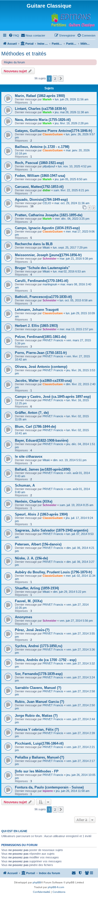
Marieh (47, 99)
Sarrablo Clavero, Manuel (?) (38, 688)
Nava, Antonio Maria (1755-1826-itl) (43, 120)
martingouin (50, 284)
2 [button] (55, 78)
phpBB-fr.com (56, 887)
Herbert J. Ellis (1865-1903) (36, 326)
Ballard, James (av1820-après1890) (42, 469)
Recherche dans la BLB (34, 244)
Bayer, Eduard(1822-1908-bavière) (41, 440)
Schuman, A (25, 485)
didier (46, 190)
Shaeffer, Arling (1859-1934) (37, 588)
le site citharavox (28, 456)
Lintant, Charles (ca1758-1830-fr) (40, 109)
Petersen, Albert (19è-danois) (38, 544)
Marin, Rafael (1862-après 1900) (40, 96)
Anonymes (23, 617)
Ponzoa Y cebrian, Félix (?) (37, 729)
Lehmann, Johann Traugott (37, 310)
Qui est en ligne (14, 831)
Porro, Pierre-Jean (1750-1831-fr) (41, 353)
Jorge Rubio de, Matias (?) (36, 716)
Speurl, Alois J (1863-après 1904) (41, 514)
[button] (61, 78)
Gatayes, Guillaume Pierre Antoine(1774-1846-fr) (53, 131)
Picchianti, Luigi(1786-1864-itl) (39, 743)
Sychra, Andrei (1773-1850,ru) (38, 646)
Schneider (49, 258)
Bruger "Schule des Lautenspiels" (42, 268)
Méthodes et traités (23, 53)
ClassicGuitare (53, 134)
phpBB (37, 882)
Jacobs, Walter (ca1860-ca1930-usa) (43, 381)
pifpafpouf (49, 166)
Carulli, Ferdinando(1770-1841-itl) (41, 281)
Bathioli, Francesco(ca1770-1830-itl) (43, 297)
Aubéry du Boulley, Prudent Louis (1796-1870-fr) (53, 572)
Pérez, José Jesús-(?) (32, 630)
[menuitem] (14, 35)
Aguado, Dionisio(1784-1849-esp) (41, 200)
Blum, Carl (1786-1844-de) (35, 427)
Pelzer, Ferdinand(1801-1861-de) (40, 337)
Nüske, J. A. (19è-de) (31, 558)
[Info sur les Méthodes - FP (37, 771)
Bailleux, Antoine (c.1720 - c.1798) (42, 147)
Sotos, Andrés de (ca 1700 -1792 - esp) (45, 660)
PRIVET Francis (53, 340)
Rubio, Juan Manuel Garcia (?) (39, 702)
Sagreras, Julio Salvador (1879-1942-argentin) (51, 530)
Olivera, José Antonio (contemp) (41, 367)
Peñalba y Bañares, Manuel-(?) (39, 757)
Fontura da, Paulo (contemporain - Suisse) (49, 787)
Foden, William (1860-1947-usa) (40, 176)
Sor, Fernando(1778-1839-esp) (38, 674)
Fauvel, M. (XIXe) (28, 601)
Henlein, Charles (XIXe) (33, 501)
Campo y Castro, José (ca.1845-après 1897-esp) (53, 397)
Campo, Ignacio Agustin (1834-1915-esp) (47, 228)
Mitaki (46, 247)
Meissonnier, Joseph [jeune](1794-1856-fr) (48, 255)
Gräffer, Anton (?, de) (32, 413)
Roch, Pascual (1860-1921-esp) (39, 163)
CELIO (47, 203)
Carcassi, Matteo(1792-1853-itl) (39, 187)
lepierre (48, 790)
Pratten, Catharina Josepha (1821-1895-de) (48, 215)
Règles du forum (14, 62)
